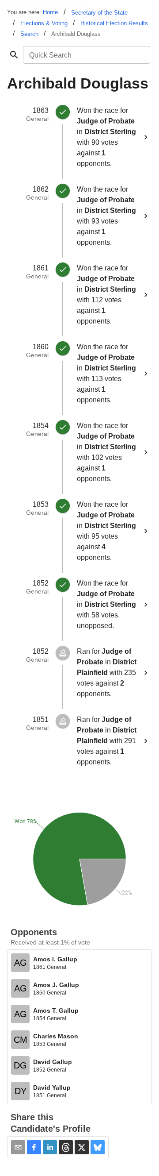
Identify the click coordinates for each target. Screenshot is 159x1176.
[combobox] (86, 55)
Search (29, 34)
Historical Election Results (114, 23)
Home (50, 12)
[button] (34, 1147)
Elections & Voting (44, 23)
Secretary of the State (99, 12)
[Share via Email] (18, 1147)
